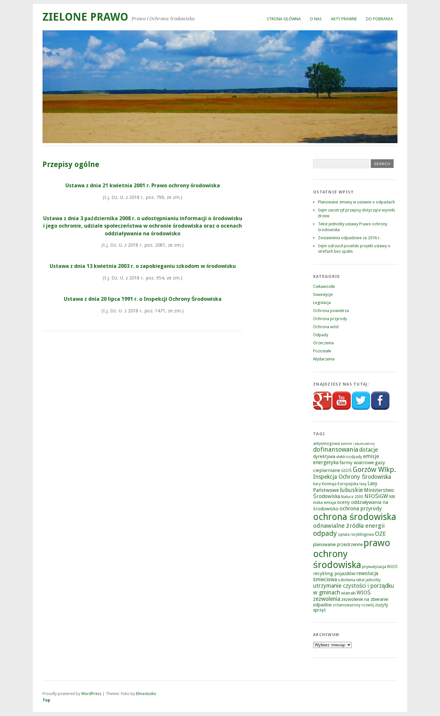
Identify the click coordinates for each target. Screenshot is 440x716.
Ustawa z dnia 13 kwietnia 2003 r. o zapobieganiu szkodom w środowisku (143, 266)
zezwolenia (326, 599)
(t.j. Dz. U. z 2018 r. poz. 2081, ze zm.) (142, 245)
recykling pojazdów (334, 573)
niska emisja (324, 502)
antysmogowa (326, 443)
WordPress (91, 693)
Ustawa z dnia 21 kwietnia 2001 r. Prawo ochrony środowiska (142, 185)
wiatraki (348, 593)
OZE (380, 533)
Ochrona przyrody (330, 318)
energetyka (326, 462)
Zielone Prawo (85, 17)
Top (46, 700)
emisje (371, 456)
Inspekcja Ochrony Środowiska (352, 477)
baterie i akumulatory (358, 444)
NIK (392, 497)
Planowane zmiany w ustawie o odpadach (356, 202)
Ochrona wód (326, 326)
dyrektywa (324, 456)
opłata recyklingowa (356, 534)
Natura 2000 (352, 497)
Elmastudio (146, 693)
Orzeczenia (323, 342)
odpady (325, 533)
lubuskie (351, 489)
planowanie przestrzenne (338, 544)
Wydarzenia (324, 359)
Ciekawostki (324, 286)
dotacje (368, 449)
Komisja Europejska (340, 483)
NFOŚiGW (376, 496)
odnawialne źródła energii (349, 525)
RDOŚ (392, 566)
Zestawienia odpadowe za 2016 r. (349, 237)
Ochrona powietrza (331, 310)
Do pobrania (379, 18)
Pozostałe (322, 350)
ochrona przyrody (361, 508)
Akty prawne (344, 18)
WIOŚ (364, 593)
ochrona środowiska (354, 517)
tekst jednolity (368, 580)
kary (317, 484)
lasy (363, 484)
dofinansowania (335, 449)
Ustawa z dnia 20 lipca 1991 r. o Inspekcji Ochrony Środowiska (143, 299)
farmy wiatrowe (357, 463)
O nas (316, 18)
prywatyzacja (374, 566)
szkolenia (346, 579)
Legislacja (322, 302)
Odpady (320, 334)
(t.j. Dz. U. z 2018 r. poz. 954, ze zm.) (142, 278)
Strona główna (284, 18)
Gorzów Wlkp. (374, 470)
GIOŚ (346, 470)
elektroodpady (349, 457)
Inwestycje (323, 294)
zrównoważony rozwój (353, 605)
